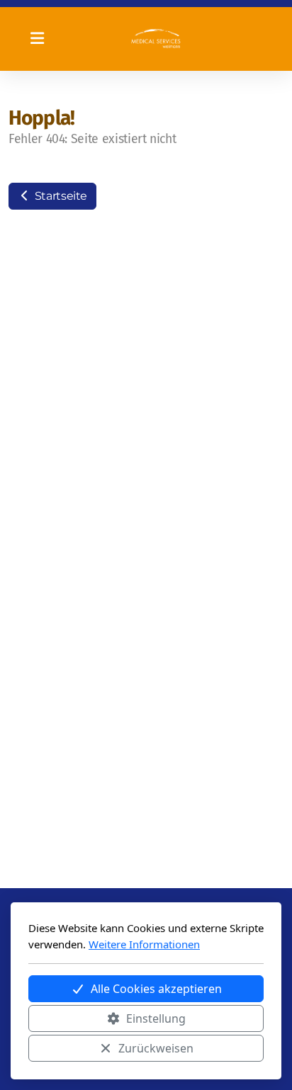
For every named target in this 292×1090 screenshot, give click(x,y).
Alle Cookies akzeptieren (156, 989)
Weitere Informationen (144, 944)
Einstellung (156, 1018)
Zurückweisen (155, 1048)
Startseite (59, 196)
